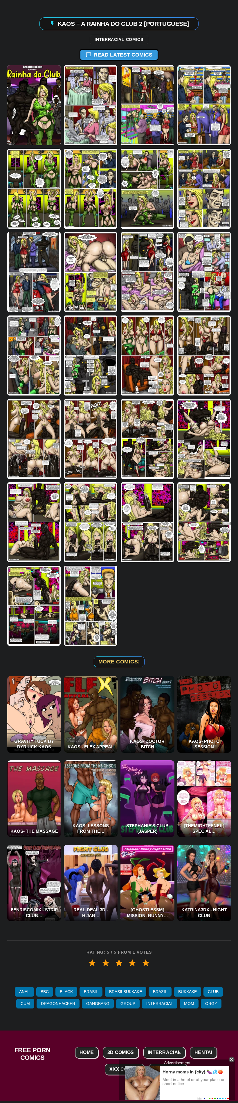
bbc (45, 991)
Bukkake (187, 991)
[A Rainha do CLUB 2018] (90, 439)
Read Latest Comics (123, 55)
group (127, 1003)
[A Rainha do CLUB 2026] (90, 606)
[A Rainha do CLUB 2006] (90, 189)
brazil (160, 991)
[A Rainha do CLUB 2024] (204, 522)
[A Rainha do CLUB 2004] (204, 105)
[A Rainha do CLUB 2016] (204, 355)
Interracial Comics (119, 40)
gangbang (97, 1003)
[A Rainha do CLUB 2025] (34, 606)
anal (24, 991)
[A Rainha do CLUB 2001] (34, 105)
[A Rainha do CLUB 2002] (90, 105)
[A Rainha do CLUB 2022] (90, 522)
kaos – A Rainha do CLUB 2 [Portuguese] (123, 23)
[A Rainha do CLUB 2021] (34, 522)
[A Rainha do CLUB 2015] (147, 355)
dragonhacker (58, 1003)
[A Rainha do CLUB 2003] (147, 105)
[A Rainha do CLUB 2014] (90, 355)
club (213, 991)
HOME (87, 1052)
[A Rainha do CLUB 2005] (34, 189)
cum (25, 1003)
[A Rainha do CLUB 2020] (204, 439)
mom (189, 1003)
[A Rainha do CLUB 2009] (34, 272)
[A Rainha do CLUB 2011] (147, 272)
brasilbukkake (125, 991)
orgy (211, 1003)
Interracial (159, 1003)
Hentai (203, 1052)
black (66, 991)
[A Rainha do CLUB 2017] (34, 439)
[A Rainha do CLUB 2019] (147, 439)
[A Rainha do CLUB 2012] (204, 272)
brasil (91, 991)
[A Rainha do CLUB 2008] (204, 189)
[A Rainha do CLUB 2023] (147, 522)
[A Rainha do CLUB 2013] (34, 355)
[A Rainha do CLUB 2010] (90, 272)
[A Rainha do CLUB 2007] (147, 189)
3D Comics (120, 1052)
